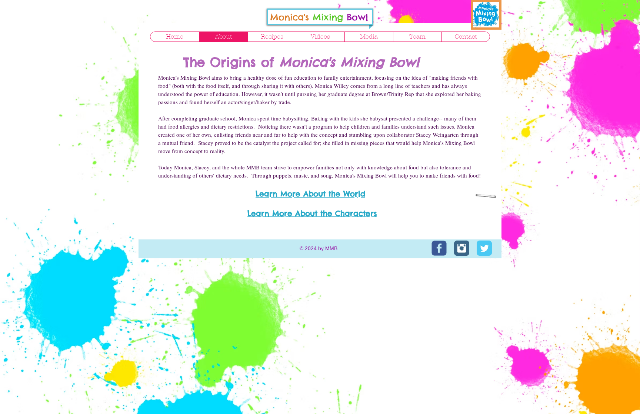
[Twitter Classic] (484, 248)
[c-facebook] (439, 248)
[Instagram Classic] (461, 248)
